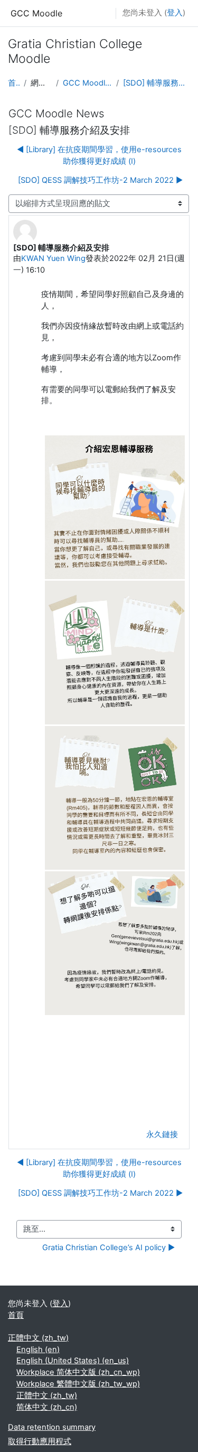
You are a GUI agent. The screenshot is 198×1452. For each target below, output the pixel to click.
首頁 (14, 83)
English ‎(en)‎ (38, 1349)
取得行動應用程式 (39, 1441)
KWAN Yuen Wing (53, 258)
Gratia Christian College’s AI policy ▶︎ (108, 1247)
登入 (175, 12)
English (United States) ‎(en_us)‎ (72, 1360)
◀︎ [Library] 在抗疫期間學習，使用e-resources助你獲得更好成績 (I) (99, 155)
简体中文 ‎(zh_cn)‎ (46, 1407)
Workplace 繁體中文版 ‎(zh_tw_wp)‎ (78, 1384)
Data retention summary (52, 1427)
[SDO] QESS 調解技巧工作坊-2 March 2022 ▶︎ (100, 180)
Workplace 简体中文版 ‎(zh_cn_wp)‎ (78, 1372)
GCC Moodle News (87, 83)
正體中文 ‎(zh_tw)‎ (38, 1338)
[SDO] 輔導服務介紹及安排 (156, 83)
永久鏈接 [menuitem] (162, 1134)
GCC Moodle (36, 13)
